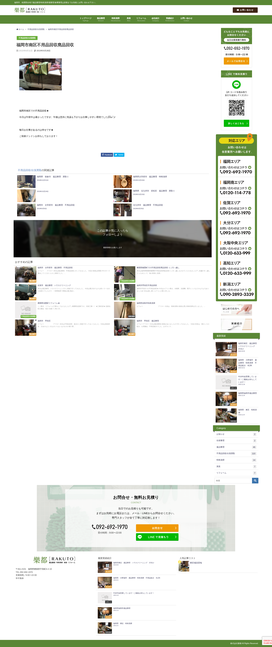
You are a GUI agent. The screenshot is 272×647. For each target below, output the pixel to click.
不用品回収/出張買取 (27, 38)
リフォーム (235, 473)
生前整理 (235, 440)
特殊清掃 (235, 460)
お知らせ (235, 434)
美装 (235, 466)
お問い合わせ (246, 10)
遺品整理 (235, 447)
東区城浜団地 (196, 563)
